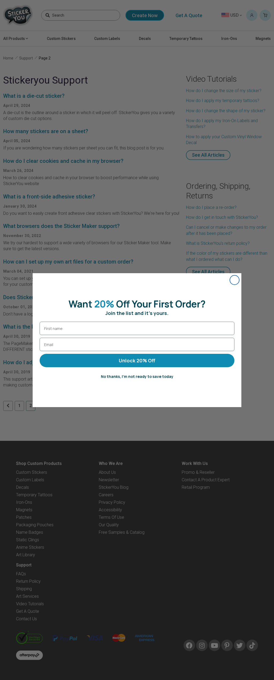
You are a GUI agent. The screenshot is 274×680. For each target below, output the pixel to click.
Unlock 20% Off (137, 360)
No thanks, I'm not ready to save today (137, 376)
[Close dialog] (234, 280)
